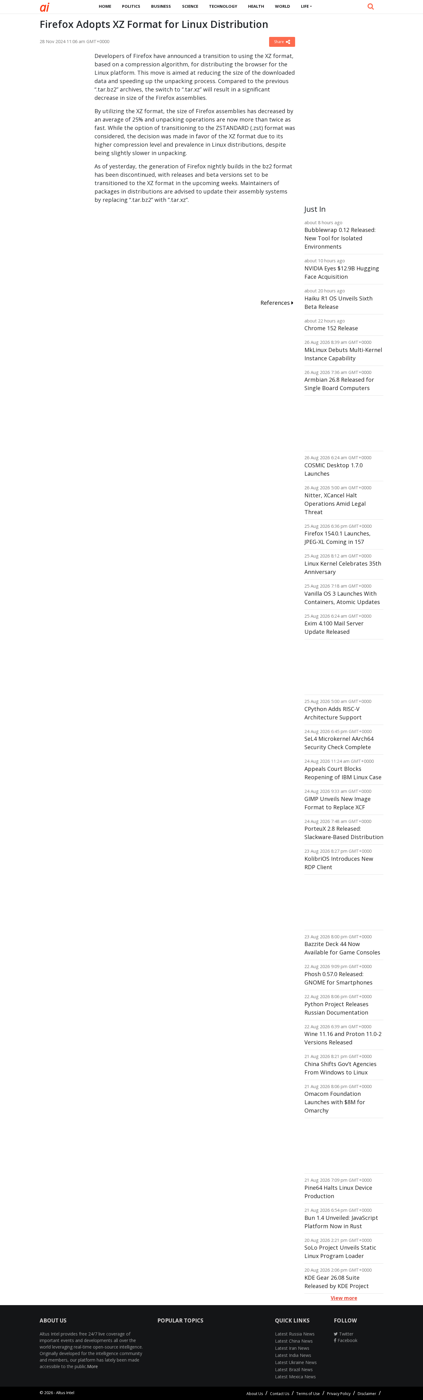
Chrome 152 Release (331, 328)
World (282, 6)
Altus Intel (65, 1392)
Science (190, 6)
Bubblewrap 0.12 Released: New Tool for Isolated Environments (340, 238)
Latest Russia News (295, 1334)
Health (256, 6)
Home (105, 6)
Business (161, 6)
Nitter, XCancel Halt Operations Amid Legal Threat (335, 503)
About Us (254, 1393)
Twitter (345, 1334)
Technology (223, 6)
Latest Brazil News (294, 1369)
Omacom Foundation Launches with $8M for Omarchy (334, 1102)
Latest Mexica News (295, 1377)
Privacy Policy (339, 1393)
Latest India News (293, 1355)
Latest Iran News (292, 1348)
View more (344, 1298)
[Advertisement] (62, 145)
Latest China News (294, 1341)
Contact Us (279, 1393)
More (92, 1366)
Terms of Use (308, 1393)
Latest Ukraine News (296, 1362)
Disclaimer (367, 1393)
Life (305, 6)
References (275, 302)
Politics (131, 6)
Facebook (346, 1340)
